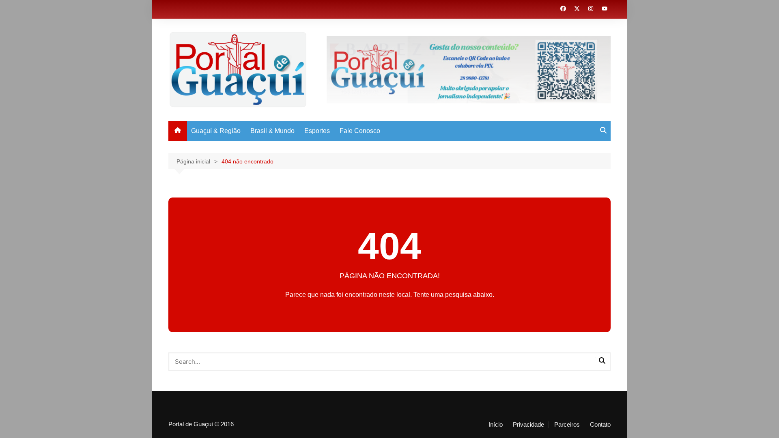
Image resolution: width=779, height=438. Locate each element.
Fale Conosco (360, 130)
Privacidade (528, 424)
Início (495, 424)
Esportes (317, 130)
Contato (600, 424)
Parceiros (567, 424)
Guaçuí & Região (216, 130)
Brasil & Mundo (272, 130)
